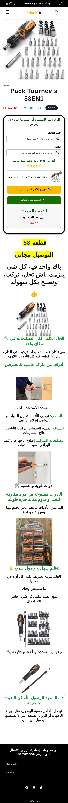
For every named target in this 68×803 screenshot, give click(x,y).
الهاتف (57, 147)
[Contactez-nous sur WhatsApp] (60, 3)
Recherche (12, 764)
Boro (38, 801)
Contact (10, 772)
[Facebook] (7, 3)
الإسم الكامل (54, 133)
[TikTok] (14, 3)
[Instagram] (10, 3)
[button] (7, 12)
